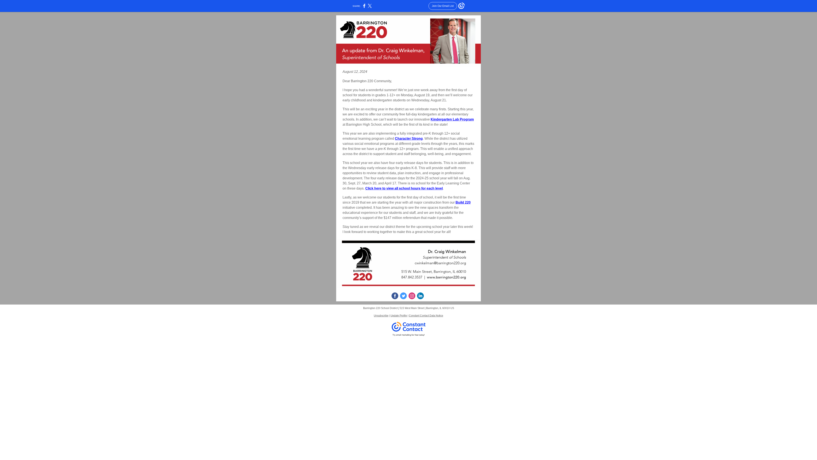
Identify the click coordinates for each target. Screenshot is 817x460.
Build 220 (463, 202)
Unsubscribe (381, 315)
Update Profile (398, 315)
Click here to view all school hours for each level (404, 188)
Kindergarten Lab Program (452, 119)
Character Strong (409, 138)
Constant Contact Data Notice (426, 315)
